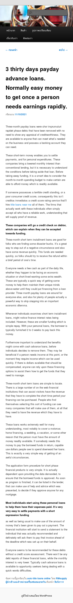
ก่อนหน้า (11, 50)
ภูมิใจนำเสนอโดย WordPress (36, 595)
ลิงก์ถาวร (59, 582)
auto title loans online (39, 578)
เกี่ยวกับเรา (12, 38)
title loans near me (21, 204)
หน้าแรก (10, 30)
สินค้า (23, 30)
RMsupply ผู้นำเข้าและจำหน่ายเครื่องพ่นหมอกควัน (36, 580)
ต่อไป (63, 50)
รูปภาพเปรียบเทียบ (41, 30)
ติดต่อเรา (28, 38)
